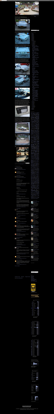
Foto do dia (33, 78)
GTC (37, 149)
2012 (32, 38)
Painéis (32, 170)
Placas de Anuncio (37, 173)
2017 (32, 33)
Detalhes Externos (36, 130)
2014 (32, 36)
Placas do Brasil (33, 174)
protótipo (34, 177)
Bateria (33, 119)
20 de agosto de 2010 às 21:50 (21, 169)
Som (31, 194)
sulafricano (34, 194)
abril (32, 104)
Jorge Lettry (35, 155)
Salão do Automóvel (33, 192)
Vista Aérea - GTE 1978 (34, 70)
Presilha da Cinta (33, 176)
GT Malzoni (33, 147)
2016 (32, 34)
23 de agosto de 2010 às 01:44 (21, 218)
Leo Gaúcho (18, 175)
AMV (35, 115)
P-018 (36, 169)
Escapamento (37, 135)
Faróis (35, 140)
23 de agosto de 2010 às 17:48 (21, 231)
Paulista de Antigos (36, 171)
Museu (36, 165)
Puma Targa (32, 184)
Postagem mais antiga (27, 276)
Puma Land (32, 277)
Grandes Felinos (36, 146)
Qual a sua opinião (36, 186)
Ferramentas (34, 142)
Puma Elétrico (32, 181)
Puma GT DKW (33, 182)
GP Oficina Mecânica (19, 237)
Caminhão (33, 121)
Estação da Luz (35, 137)
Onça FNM (32, 168)
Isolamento (32, 155)
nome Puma (36, 166)
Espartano (37, 136)
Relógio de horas (34, 189)
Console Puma (37, 127)
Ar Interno (38, 117)
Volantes (36, 198)
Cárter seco (34, 124)
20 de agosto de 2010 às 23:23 (21, 177)
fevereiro (33, 106)
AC (31, 112)
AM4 (32, 115)
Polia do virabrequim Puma (35, 100)
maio (33, 103)
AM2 (36, 114)
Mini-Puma (37, 163)
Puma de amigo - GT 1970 (35, 71)
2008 (32, 109)
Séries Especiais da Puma (33, 193)
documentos (35, 133)
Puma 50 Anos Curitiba (34, 178)
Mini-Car (34, 163)
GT (38, 146)
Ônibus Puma (35, 168)
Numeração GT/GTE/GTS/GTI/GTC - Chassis (36, 226)
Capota (37, 122)
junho (33, 102)
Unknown (17, 220)
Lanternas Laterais (36, 156)
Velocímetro (36, 197)
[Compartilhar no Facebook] (28, 163)
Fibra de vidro (37, 142)
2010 (32, 40)
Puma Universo (32, 278)
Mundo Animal (33, 60)
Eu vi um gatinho (34, 138)
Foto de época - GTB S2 (34, 61)
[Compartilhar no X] (27, 163)
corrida (36, 128)
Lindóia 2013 (37, 158)
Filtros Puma (35, 143)
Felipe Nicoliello (18, 246)
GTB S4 (34, 149)
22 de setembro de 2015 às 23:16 (21, 258)
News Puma (33, 166)
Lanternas (32, 156)
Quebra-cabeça (33, 187)
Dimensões (37, 132)
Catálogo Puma (37, 124)
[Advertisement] (20, 271)
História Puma (33, 153)
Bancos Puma (37, 118)
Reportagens (33, 190)
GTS (36, 151)
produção (37, 176)
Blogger (35, 16)
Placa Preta (33, 173)
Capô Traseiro (33, 122)
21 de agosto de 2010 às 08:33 (21, 185)
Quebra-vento (38, 187)
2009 (32, 108)
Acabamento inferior (34, 112)
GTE (32, 150)
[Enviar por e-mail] (26, 163)
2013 (32, 37)
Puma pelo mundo (34, 62)
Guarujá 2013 (32, 152)
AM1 (34, 114)
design (32, 130)
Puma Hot (38, 182)
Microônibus (32, 163)
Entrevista (34, 135)
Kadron (37, 155)
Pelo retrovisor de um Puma (35, 48)
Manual (35, 161)
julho (33, 101)
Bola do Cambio (36, 119)
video (34, 198)
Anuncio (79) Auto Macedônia (35, 49)
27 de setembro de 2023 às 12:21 (21, 264)
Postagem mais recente (17, 276)
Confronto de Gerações (33, 127)
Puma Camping (36, 179)
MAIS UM (32, 161)
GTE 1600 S (36, 150)
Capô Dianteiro (37, 121)
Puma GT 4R (36, 181)
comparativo (36, 126)
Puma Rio (37, 183)
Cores (32, 128)
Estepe (38, 137)
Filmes (32, 143)
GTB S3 (32, 149)
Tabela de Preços (34, 195)
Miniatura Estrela (33, 164)
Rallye (32, 188)
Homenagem (37, 153)
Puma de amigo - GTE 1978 (35, 81)
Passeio (33, 171)
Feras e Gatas (36, 141)
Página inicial (22, 276)
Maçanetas (32, 160)
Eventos (35, 139)
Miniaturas (37, 164)
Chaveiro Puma (36, 125)
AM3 (38, 114)
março (33, 105)
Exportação (32, 140)
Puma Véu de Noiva (36, 184)
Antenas (34, 116)
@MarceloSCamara (19, 167)
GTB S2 (33, 148)
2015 (32, 35)
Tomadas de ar (32, 197)
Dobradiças (32, 133)
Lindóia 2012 (33, 158)
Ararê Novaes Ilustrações (33, 279)
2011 (32, 39)
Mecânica (37, 161)
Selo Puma (37, 192)
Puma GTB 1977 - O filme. (35, 63)
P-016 (33, 169)
